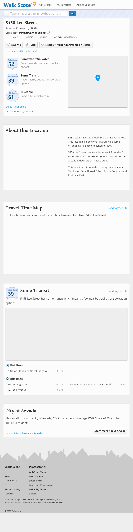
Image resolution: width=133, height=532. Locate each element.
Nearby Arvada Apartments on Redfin (68, 44)
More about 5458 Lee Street (20, 51)
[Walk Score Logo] (20, 4)
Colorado (27, 433)
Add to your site (118, 208)
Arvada (10, 28)
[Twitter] (7, 472)
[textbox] (38, 13)
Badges (32, 494)
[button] (6, 13)
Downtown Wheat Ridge (33, 32)
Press (7, 485)
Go (72, 13)
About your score (16, 106)
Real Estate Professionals (41, 485)
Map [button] (33, 44)
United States (12, 433)
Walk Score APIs (37, 476)
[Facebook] (12, 472)
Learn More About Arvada (109, 431)
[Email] (18, 472)
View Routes (70, 37)
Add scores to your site (19, 111)
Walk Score (12, 467)
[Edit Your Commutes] (49, 32)
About (8, 476)
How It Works (11, 481)
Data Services (35, 481)
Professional (37, 467)
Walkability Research (39, 489)
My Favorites (64, 4)
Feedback (9, 494)
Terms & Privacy (12, 489)
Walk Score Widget (38, 472)
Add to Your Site (86, 4)
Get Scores (45, 4)
